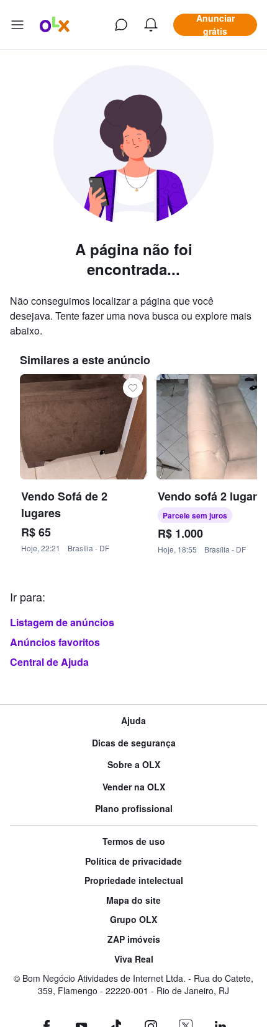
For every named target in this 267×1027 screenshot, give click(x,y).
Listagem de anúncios (62, 622)
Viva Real (133, 959)
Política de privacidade (133, 861)
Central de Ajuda (49, 662)
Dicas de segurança (134, 743)
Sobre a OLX (133, 765)
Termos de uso (133, 841)
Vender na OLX (133, 787)
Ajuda (133, 721)
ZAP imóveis (133, 939)
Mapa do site (133, 900)
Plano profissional (134, 809)
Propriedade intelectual (133, 880)
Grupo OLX (133, 919)
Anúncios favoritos (55, 642)
